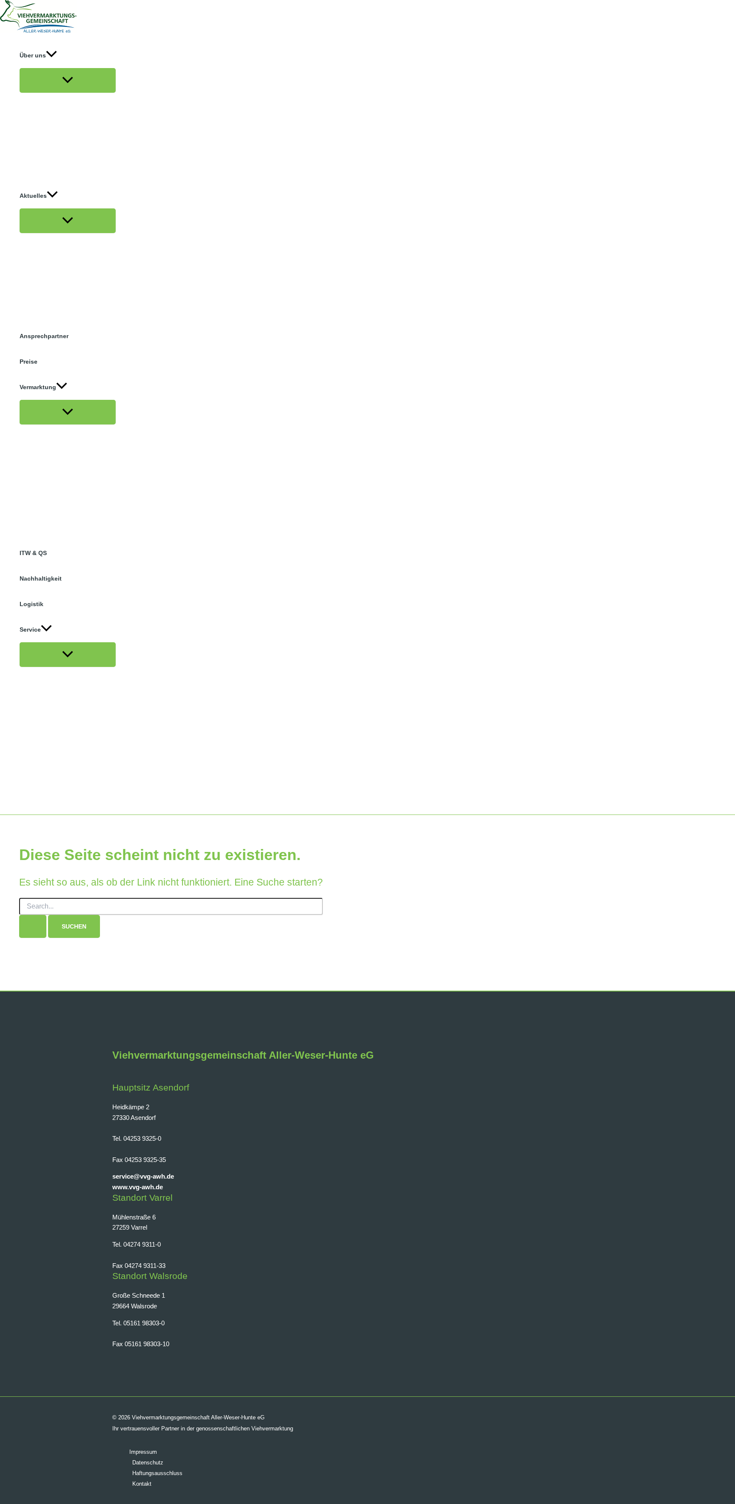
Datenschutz (147, 1462)
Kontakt (141, 1484)
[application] (51, 55)
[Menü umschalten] (68, 80)
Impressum (143, 1452)
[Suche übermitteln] (32, 926)
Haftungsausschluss (157, 1473)
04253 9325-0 (142, 1138)
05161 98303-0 (144, 1323)
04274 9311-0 (142, 1244)
